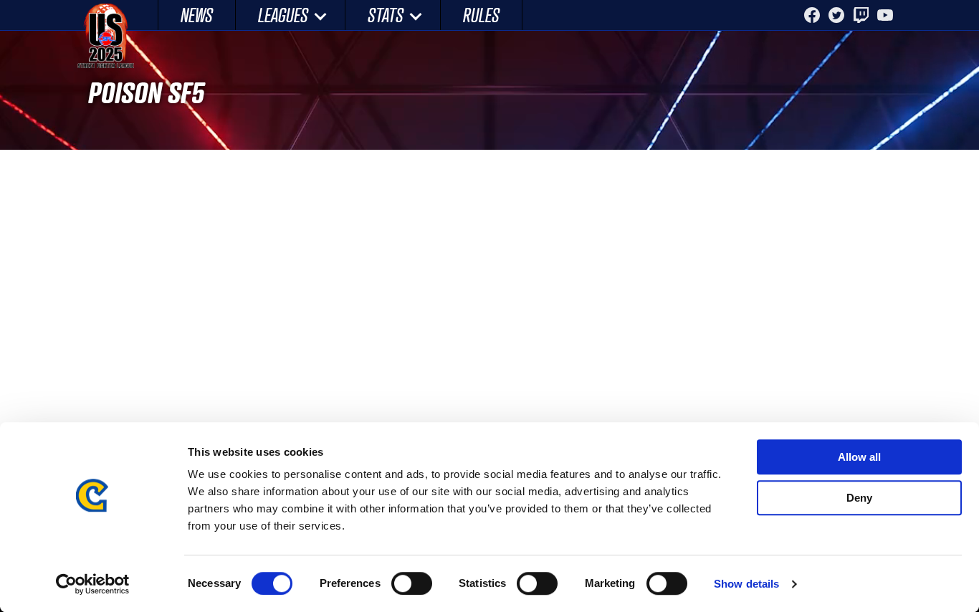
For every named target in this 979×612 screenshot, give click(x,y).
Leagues (283, 15)
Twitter (836, 15)
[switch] (411, 583)
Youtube (885, 15)
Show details (746, 584)
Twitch (861, 15)
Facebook (812, 15)
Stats (385, 15)
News (197, 15)
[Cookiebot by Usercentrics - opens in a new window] (93, 584)
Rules (481, 15)
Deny (859, 498)
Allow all (859, 457)
